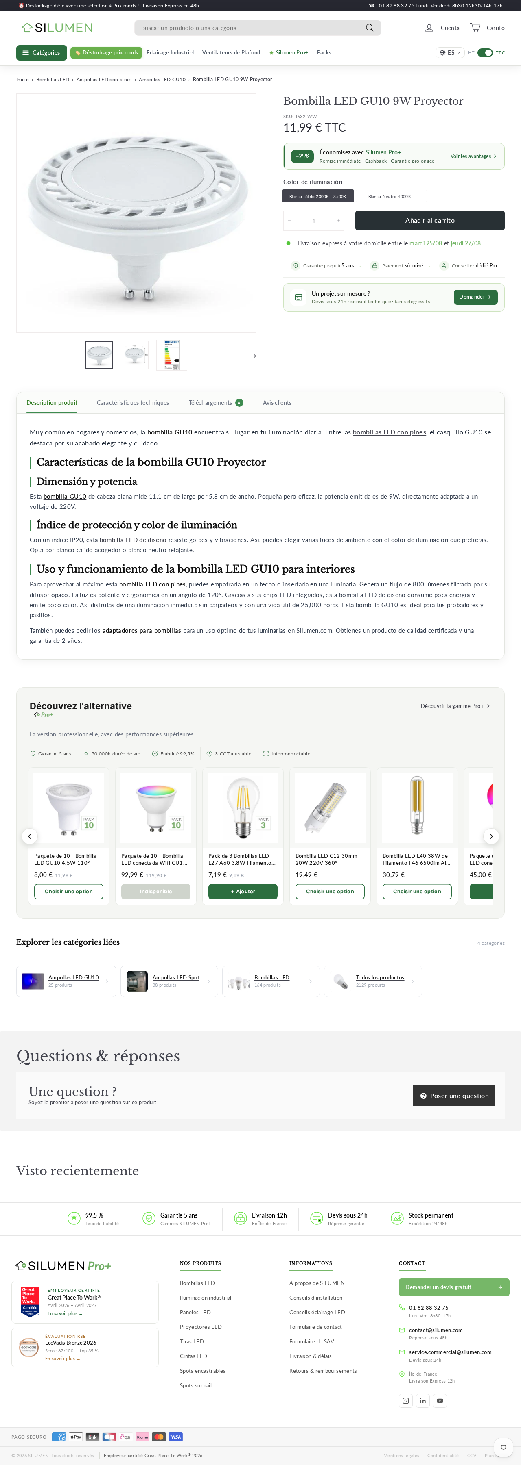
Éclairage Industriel (170, 52)
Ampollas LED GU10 (162, 79)
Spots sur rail (196, 1385)
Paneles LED (195, 1312)
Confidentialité (443, 1455)
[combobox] (257, 27)
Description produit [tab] (51, 402)
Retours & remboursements (323, 1370)
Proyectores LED (201, 1327)
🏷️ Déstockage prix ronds (106, 52)
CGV (472, 1455)
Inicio (22, 79)
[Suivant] (491, 836)
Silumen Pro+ (292, 52)
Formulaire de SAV (311, 1341)
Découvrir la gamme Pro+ (452, 706)
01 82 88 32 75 (429, 1307)
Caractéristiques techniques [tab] (133, 402)
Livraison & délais (310, 1356)
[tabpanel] (260, 536)
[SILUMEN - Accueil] (85, 1266)
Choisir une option (69, 891)
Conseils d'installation (315, 1297)
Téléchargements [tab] (215, 402)
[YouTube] (440, 1401)
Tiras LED (192, 1341)
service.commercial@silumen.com (450, 1352)
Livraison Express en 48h (171, 5)
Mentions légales (401, 1455)
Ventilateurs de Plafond (231, 52)
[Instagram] (406, 1401)
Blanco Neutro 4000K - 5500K (391, 198)
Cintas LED (194, 1356)
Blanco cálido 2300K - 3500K (318, 196)
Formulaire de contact (315, 1327)
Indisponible (156, 891)
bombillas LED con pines (389, 432)
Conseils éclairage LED (317, 1312)
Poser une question (458, 1095)
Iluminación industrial (206, 1297)
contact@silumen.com (436, 1330)
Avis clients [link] (277, 402)
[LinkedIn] (423, 1401)
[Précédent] (30, 836)
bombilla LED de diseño (133, 539)
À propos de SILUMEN (317, 1283)
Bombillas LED (53, 79)
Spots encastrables (202, 1370)
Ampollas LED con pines (104, 79)
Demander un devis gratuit (438, 1287)
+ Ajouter (243, 891)
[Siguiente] (251, 355)
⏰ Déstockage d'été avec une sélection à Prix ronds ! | (80, 5)
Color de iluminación (312, 181)
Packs (324, 52)
